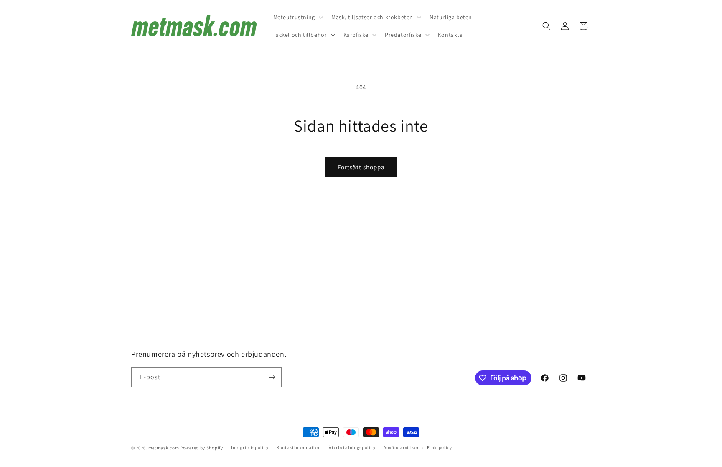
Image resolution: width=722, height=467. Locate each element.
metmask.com (164, 448)
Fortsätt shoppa (361, 167)
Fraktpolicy (439, 447)
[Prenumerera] (272, 377)
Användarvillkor (401, 447)
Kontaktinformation (299, 447)
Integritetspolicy (249, 447)
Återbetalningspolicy (352, 447)
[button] (297, 17)
